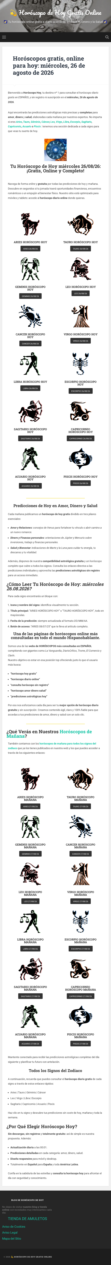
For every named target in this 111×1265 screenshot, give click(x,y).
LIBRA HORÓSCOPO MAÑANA (30, 941)
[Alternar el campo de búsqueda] (107, 37)
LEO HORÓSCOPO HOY (80, 286)
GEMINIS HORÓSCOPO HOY (30, 288)
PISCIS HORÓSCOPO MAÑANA (80, 1035)
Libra (66, 121)
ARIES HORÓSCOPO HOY (30, 242)
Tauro (26, 121)
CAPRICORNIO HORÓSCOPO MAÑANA (80, 988)
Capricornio (14, 126)
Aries (19, 121)
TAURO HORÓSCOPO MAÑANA (80, 798)
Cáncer (45, 121)
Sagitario (86, 121)
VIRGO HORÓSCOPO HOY (81, 334)
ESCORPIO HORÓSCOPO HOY (81, 383)
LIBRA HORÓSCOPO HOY (30, 381)
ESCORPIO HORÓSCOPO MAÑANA (81, 941)
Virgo (59, 121)
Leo (52, 121)
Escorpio (75, 121)
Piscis (37, 126)
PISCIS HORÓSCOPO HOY (81, 476)
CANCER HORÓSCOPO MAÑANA (80, 846)
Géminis (35, 121)
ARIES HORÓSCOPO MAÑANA (30, 798)
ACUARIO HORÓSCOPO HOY (30, 478)
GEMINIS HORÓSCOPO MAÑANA (30, 846)
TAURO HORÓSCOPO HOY (80, 242)
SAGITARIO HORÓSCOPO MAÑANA (30, 988)
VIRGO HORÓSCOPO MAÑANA (80, 893)
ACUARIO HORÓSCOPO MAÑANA (30, 1035)
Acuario (26, 126)
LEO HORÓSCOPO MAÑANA (30, 893)
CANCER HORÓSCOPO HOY (30, 335)
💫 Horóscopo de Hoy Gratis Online (55, 12)
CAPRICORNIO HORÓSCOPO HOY (81, 430)
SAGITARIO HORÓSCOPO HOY (30, 430)
